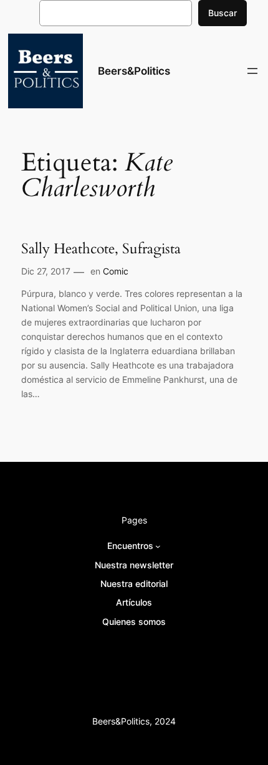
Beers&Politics (134, 71)
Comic (115, 271)
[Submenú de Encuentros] (158, 546)
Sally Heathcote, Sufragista (101, 249)
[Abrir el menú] (252, 70)
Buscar (222, 12)
